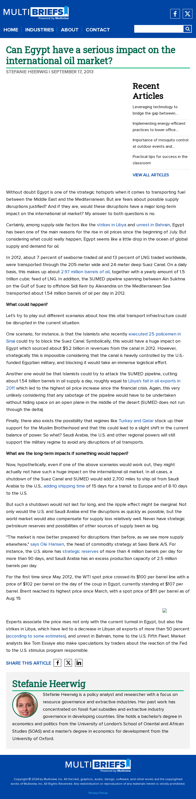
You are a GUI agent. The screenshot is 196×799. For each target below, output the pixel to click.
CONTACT (98, 29)
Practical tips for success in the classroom (160, 160)
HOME (11, 29)
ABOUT (70, 29)
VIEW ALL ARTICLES (151, 175)
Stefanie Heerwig (27, 72)
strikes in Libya (111, 225)
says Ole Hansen (47, 544)
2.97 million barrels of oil (85, 272)
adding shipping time (64, 486)
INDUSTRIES (39, 29)
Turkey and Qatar (136, 421)
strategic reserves (81, 551)
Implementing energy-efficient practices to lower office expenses (159, 127)
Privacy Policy (98, 793)
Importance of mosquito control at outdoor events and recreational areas (160, 144)
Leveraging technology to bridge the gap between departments (155, 111)
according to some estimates (36, 636)
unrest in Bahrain (153, 225)
